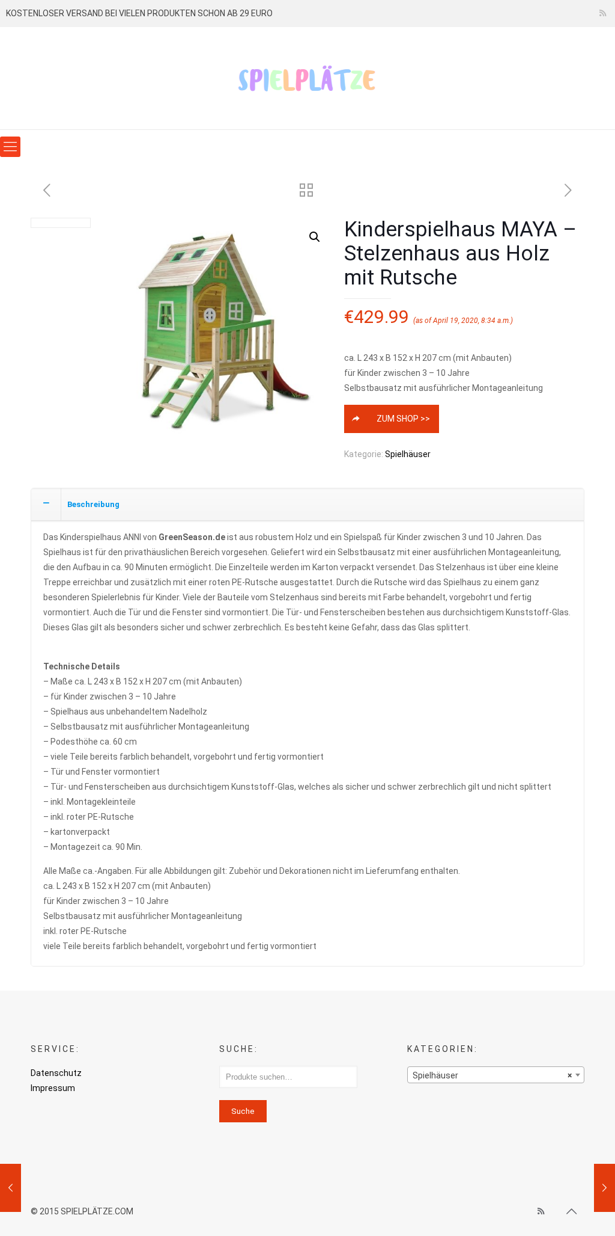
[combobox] (495, 1074)
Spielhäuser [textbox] (492, 1075)
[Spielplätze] (307, 78)
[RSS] (602, 13)
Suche (243, 1111)
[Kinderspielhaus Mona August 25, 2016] (10, 1188)
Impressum (53, 1088)
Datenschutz (56, 1073)
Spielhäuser (408, 454)
